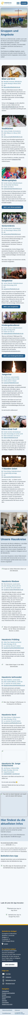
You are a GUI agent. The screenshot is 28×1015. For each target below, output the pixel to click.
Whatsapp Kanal (10, 983)
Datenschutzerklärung (7, 1010)
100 (10, 844)
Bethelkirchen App (11, 980)
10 (6, 844)
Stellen (4, 998)
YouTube (8, 974)
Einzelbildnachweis (6, 1013)
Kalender (11, 103)
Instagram (8, 977)
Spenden (4, 1000)
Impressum (17, 1010)
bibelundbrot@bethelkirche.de (10, 106)
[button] (18, 3)
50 (8, 844)
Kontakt (4, 995)
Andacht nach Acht (7, 1004)
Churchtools (24, 851)
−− (3, 844)
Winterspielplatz (6, 997)
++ (13, 844)
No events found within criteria (9, 843)
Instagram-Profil (16, 159)
